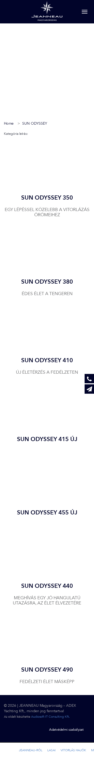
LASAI (51, 750)
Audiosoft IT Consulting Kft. (50, 717)
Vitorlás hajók (73, 750)
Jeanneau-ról (30, 750)
